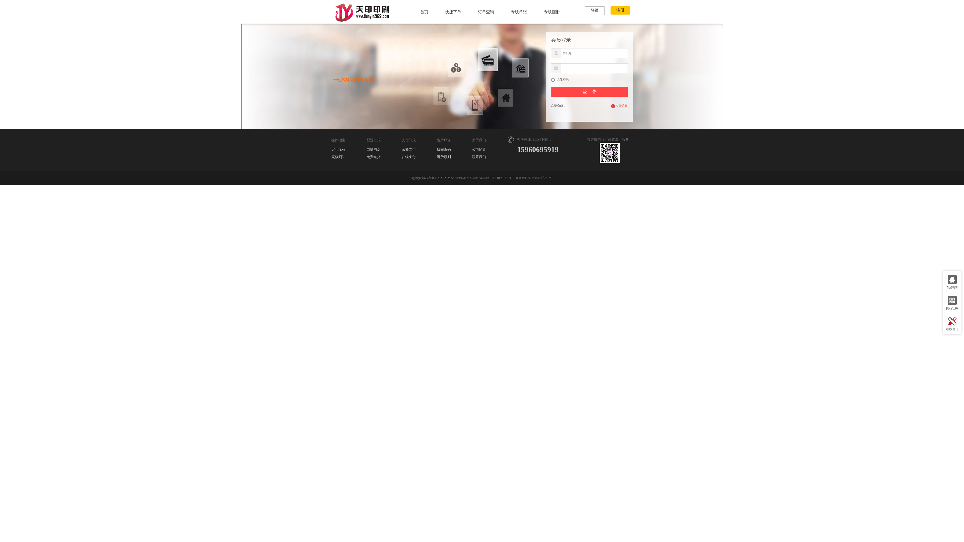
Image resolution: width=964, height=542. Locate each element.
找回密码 (444, 149)
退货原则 (444, 157)
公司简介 (479, 149)
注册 (620, 10)
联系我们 (479, 157)
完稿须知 (338, 157)
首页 (424, 12)
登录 (595, 10)
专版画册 (552, 12)
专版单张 (519, 12)
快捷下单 (453, 12)
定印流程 (338, 149)
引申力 (550, 178)
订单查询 (486, 12)
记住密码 (563, 79)
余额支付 (409, 149)
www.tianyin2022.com (464, 178)
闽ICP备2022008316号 (530, 178)
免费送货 (374, 157)
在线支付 (409, 157)
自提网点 (374, 149)
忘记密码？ (558, 106)
